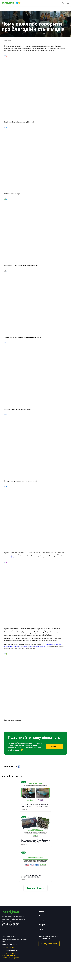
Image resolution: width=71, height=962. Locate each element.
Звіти (41, 929)
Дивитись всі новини (35, 888)
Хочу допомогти (49, 943)
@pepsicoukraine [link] (16, 557)
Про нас (42, 911)
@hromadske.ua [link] (48, 644)
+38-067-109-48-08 (9, 953)
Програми (42, 925)
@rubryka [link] (57, 644)
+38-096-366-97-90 (9, 955)
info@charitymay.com (10, 958)
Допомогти (55, 746)
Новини (42, 916)
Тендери (42, 920)
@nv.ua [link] (36, 646)
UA (62, 3)
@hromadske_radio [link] (10, 646)
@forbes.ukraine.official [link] (25, 646)
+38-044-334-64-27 (9, 947)
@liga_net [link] (43, 646)
